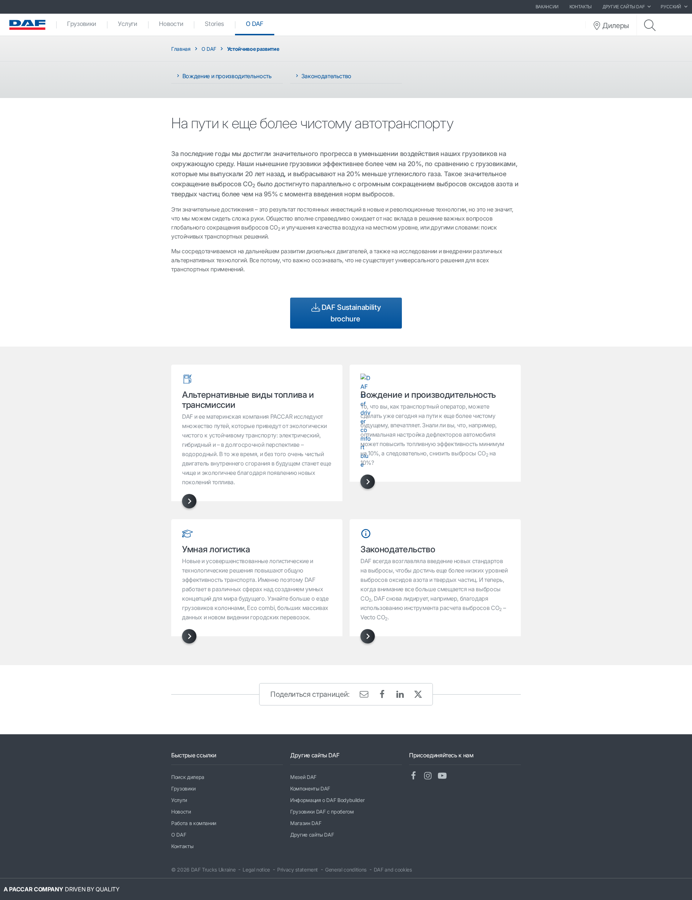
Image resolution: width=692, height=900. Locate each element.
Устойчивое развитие (253, 49)
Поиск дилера (187, 777)
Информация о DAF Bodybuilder (327, 800)
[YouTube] (445, 776)
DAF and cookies (393, 869)
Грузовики (81, 23)
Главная (181, 49)
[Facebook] (416, 776)
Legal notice (256, 869)
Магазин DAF (305, 823)
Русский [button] (671, 6)
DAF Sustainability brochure (350, 313)
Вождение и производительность (226, 76)
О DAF (260, 23)
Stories (214, 23)
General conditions (346, 869)
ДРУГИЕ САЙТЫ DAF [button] (623, 6)
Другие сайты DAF (312, 835)
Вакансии (547, 6)
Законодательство (325, 76)
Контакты (580, 6)
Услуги (127, 23)
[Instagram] (430, 776)
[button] (189, 501)
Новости (171, 23)
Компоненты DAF (310, 788)
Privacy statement (297, 869)
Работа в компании (193, 823)
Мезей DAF (303, 777)
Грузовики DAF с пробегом (322, 811)
